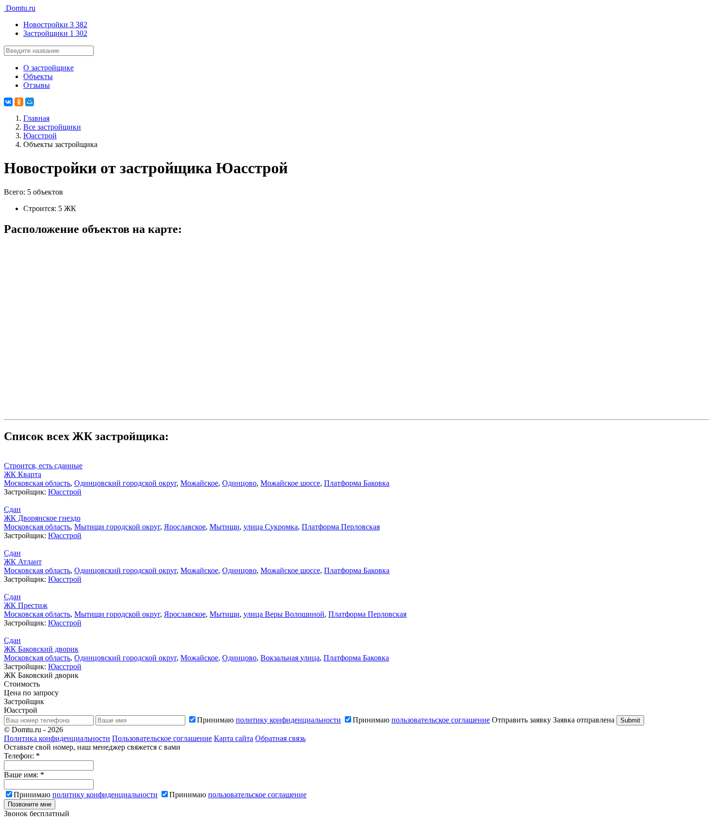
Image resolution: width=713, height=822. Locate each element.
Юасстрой (64, 492)
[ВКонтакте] (8, 102)
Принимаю (269, 720)
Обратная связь (280, 738)
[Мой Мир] (29, 102)
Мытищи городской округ (117, 527)
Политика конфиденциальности (57, 738)
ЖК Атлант (23, 562)
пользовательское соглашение (440, 720)
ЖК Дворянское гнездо (42, 518)
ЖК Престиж (26, 605)
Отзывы (36, 85)
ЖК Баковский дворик (41, 649)
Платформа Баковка (356, 483)
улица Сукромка (270, 527)
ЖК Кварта (22, 474)
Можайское (199, 483)
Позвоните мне (29, 804)
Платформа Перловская (341, 527)
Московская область (37, 483)
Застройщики (55, 33)
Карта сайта (233, 738)
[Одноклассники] (19, 102)
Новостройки (55, 24)
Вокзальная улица (290, 658)
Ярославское (185, 527)
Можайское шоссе (290, 483)
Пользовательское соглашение (162, 738)
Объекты (38, 76)
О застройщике (48, 68)
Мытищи (225, 527)
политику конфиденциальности (288, 720)
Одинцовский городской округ (125, 483)
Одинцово (239, 483)
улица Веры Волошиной (283, 614)
